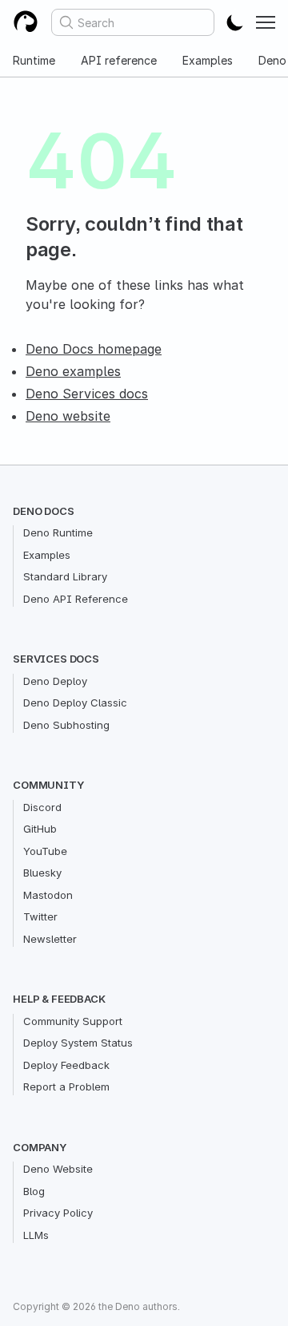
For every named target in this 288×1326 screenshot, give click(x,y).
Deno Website (58, 1168)
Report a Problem (66, 1086)
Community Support (72, 1021)
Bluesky (42, 872)
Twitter (40, 916)
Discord (42, 807)
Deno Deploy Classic (75, 702)
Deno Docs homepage (94, 349)
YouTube (45, 851)
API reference (119, 60)
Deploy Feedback (66, 1065)
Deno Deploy (55, 681)
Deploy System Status (78, 1042)
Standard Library (65, 576)
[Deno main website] (25, 22)
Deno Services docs (87, 394)
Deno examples (73, 371)
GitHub (40, 828)
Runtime (34, 60)
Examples (207, 60)
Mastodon (48, 895)
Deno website (68, 416)
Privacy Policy (58, 1212)
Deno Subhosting (66, 724)
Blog (34, 1191)
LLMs (36, 1235)
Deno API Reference (75, 598)
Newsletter (50, 938)
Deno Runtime (58, 532)
